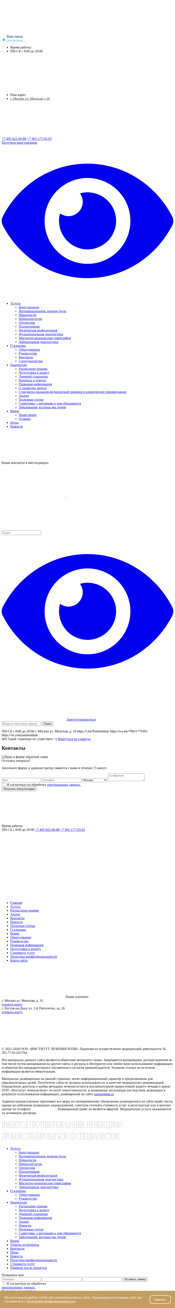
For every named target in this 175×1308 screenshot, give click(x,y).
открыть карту (12, 1004)
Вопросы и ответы (32, 380)
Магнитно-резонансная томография (45, 338)
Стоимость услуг (22, 953)
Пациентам (18, 365)
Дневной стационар (33, 376)
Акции (24, 395)
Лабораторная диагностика (38, 342)
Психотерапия (29, 326)
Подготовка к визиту (34, 372)
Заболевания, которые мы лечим (42, 407)
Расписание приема (33, 369)
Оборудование (29, 349)
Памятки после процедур (28, 1268)
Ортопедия (27, 322)
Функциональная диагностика (41, 334)
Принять (160, 1299)
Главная (16, 903)
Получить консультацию (19, 142)
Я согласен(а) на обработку (44, 784)
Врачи (14, 411)
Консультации (29, 307)
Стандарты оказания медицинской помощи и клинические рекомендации (72, 392)
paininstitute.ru (104, 1094)
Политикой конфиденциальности (51, 1301)
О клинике (18, 346)
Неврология (27, 315)
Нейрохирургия (30, 319)
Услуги (15, 303)
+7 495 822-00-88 (14, 139)
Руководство (28, 353)
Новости (16, 426)
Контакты (26, 357)
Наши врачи (27, 415)
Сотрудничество (31, 361)
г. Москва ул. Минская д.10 (30, 98)
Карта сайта (19, 960)
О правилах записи (33, 388)
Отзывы (25, 419)
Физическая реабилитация (38, 330)
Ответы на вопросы (24, 1244)
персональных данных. (64, 784)
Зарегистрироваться (81, 719)
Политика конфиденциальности (33, 956)
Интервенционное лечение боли (42, 311)
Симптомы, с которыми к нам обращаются (50, 403)
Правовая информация (35, 384)
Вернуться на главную (74, 739)
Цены (14, 422)
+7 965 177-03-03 (39, 139)
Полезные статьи (31, 399)
